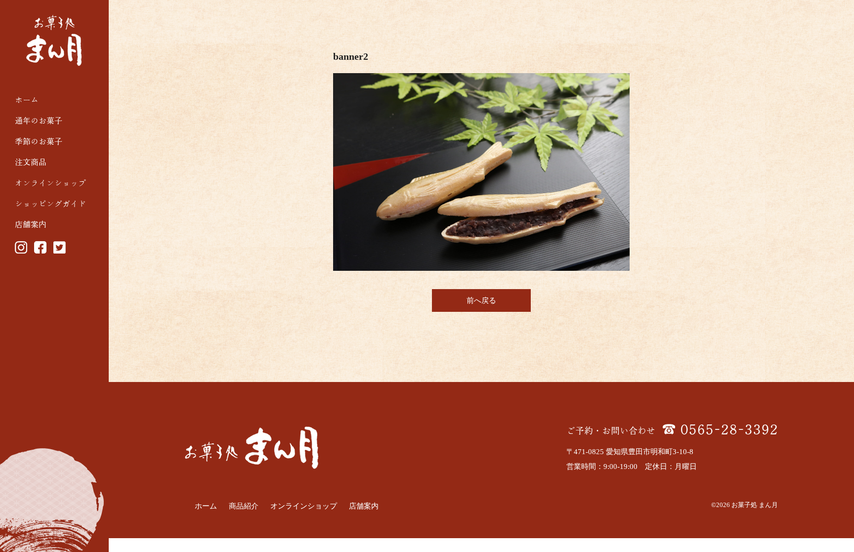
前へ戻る (481, 300)
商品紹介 (243, 506)
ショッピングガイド (50, 204)
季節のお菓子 (38, 141)
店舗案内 (30, 224)
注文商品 (30, 162)
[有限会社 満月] (54, 40)
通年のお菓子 (38, 121)
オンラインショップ (50, 183)
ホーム (27, 100)
